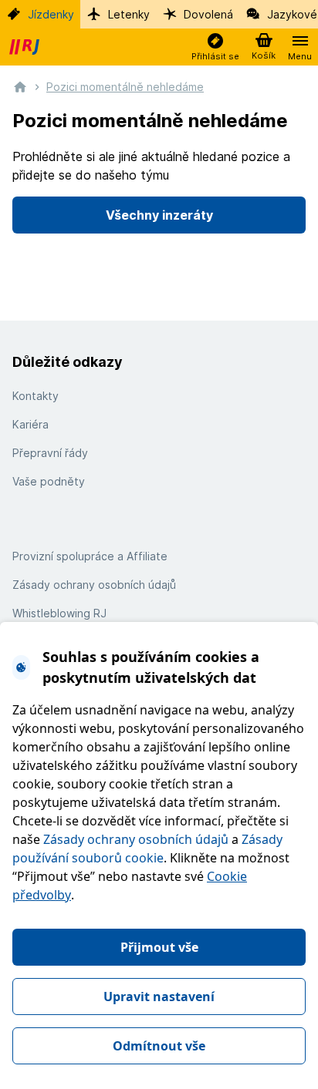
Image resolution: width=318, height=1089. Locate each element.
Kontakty (35, 395)
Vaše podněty (48, 481)
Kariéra (30, 424)
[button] (215, 47)
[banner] (26, 47)
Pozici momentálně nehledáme (125, 86)
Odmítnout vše (159, 1045)
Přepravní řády (50, 452)
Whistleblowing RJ (59, 613)
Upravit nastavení (159, 996)
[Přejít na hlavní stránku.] (20, 85)
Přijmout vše (159, 947)
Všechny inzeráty (159, 215)
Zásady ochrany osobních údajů (135, 839)
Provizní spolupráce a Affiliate (89, 556)
